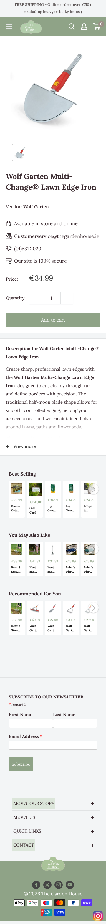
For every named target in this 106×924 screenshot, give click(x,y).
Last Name (64, 714)
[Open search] (72, 26)
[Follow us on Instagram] (58, 885)
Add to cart (53, 320)
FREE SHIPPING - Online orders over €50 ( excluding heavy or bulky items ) (53, 8)
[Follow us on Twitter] (47, 885)
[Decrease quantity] (35, 298)
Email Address (25, 736)
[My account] (84, 26)
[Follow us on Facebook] (36, 885)
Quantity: (16, 298)
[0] (96, 26)
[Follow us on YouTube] (70, 885)
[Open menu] (9, 26)
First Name (20, 714)
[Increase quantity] (67, 298)
